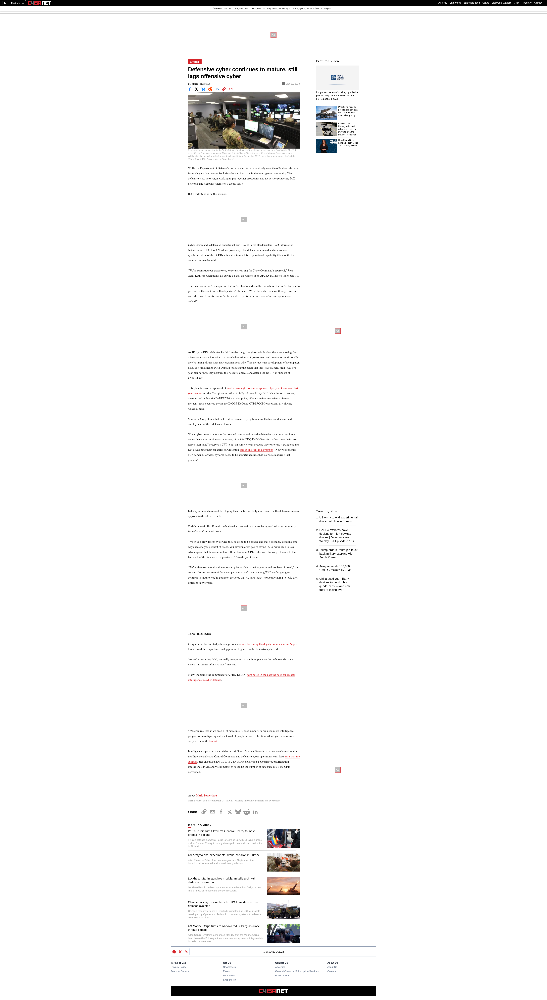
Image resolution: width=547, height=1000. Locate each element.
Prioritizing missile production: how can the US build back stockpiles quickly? (348, 111)
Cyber (517, 3)
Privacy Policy (178, 967)
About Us (332, 967)
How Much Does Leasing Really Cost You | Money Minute (348, 143)
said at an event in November (256, 450)
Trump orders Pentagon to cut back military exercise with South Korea (338, 553)
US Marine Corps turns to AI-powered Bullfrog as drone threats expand (224, 928)
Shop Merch (229, 979)
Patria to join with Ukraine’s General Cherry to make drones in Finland (222, 833)
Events (226, 971)
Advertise (280, 967)
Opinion (538, 3)
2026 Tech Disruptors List (235, 8)
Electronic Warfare (501, 3)
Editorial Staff (282, 975)
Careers (331, 971)
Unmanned (455, 3)
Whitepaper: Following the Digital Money (269, 8)
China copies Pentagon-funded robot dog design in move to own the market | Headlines (347, 129)
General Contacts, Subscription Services (297, 971)
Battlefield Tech (472, 3)
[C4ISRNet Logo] (39, 3)
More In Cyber (198, 824)
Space (485, 3)
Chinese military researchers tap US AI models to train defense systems (223, 904)
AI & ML (442, 3)
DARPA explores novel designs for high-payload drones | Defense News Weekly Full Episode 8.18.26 (337, 535)
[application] (337, 78)
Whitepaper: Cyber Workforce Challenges (311, 8)
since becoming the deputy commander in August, (269, 644)
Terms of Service (180, 971)
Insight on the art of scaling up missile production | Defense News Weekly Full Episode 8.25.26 (337, 95)
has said (213, 741)
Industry (527, 3)
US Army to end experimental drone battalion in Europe (224, 855)
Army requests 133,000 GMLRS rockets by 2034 (335, 568)
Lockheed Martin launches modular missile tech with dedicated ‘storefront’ (222, 880)
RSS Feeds (229, 975)
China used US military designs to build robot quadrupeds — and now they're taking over (334, 584)
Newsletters (229, 967)
